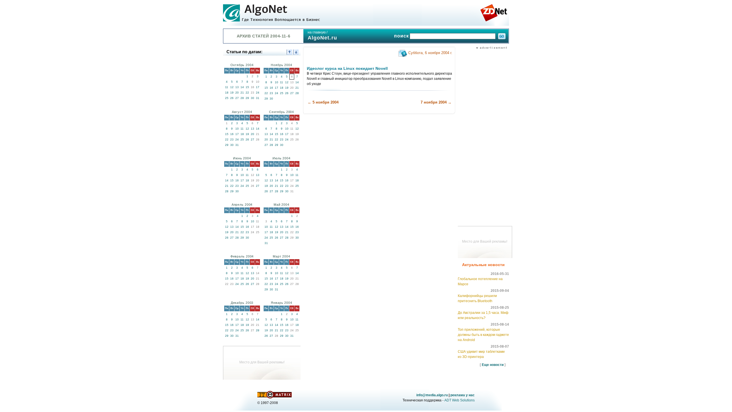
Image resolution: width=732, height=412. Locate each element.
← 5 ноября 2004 (323, 102)
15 (247, 87)
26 (232, 98)
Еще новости (493, 365)
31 (257, 98)
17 (257, 87)
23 (271, 93)
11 (226, 87)
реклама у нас (462, 395)
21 (242, 92)
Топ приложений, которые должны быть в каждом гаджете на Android (483, 335)
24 (257, 92)
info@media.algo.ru (432, 395)
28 (242, 98)
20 (237, 92)
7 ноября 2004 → (436, 102)
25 (226, 98)
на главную (317, 32)
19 (232, 92)
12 (232, 87)
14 (242, 87)
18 (226, 92)
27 (237, 98)
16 (271, 87)
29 (247, 98)
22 (247, 92)
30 (252, 98)
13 (237, 87)
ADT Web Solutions (459, 400)
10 (276, 82)
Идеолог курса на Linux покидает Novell (347, 68)
